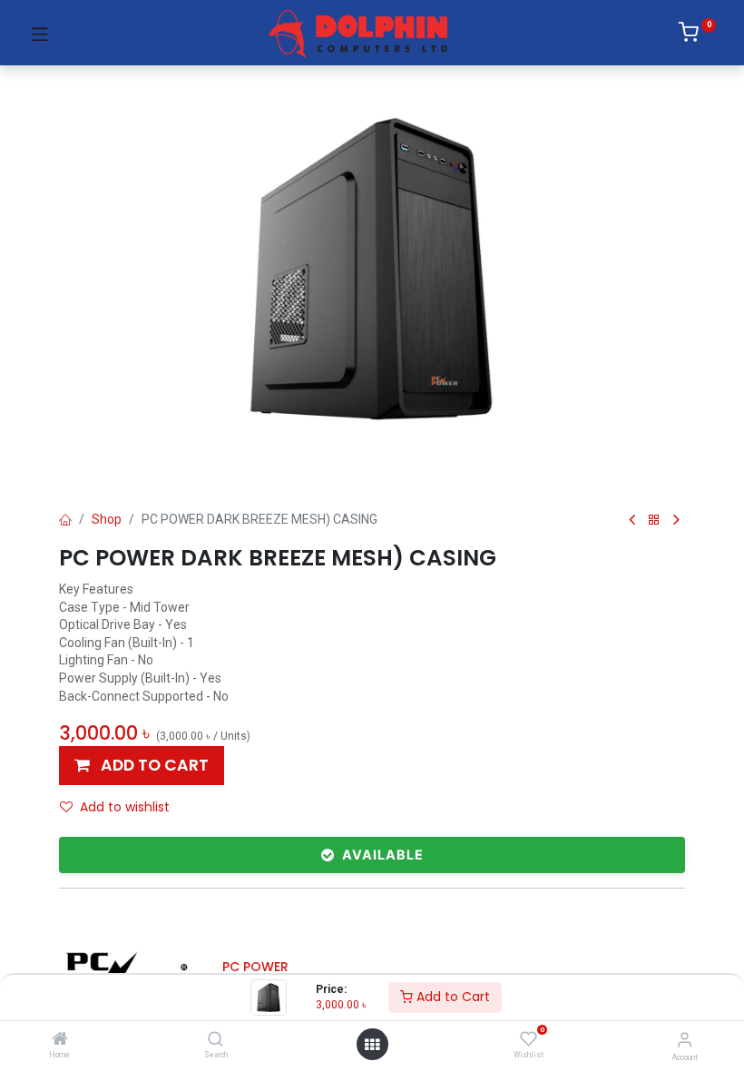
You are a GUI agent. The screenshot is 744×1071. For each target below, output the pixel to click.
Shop (107, 519)
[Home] (60, 1040)
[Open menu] (372, 1045)
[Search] (215, 1040)
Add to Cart (451, 996)
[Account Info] (684, 1039)
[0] (697, 35)
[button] (141, 765)
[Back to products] (654, 520)
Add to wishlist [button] (125, 807)
